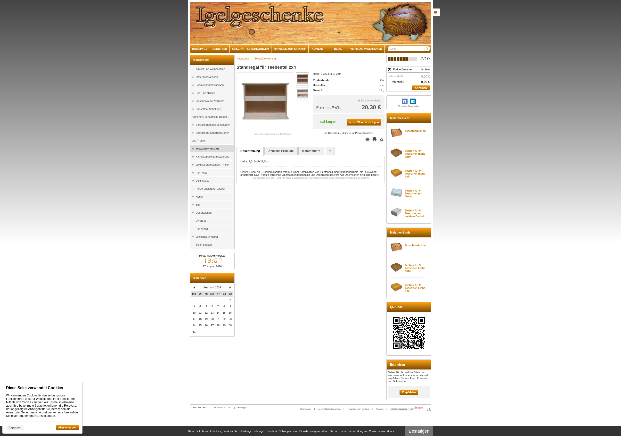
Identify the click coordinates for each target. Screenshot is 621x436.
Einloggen (242, 407)
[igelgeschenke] (310, 23)
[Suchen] (427, 48)
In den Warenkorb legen (364, 122)
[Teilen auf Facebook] (405, 101)
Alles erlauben (67, 427)
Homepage (305, 409)
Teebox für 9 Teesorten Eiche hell (415, 173)
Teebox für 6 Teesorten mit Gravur (413, 193)
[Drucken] (374, 139)
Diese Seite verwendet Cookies (34, 388)
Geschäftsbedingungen (329, 409)
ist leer (425, 69)
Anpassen (14, 427)
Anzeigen (421, 87)
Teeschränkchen (415, 130)
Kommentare (311, 151)
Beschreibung (250, 151)
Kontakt (380, 409)
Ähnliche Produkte (281, 151)
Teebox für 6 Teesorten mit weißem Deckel (414, 213)
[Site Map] (429, 409)
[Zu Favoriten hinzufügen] (381, 139)
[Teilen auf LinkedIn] (413, 101)
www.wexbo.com (222, 407)
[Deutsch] (435, 12)
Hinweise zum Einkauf (358, 409)
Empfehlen (409, 392)
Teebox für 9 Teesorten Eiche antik (415, 153)
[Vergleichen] (367, 139)
